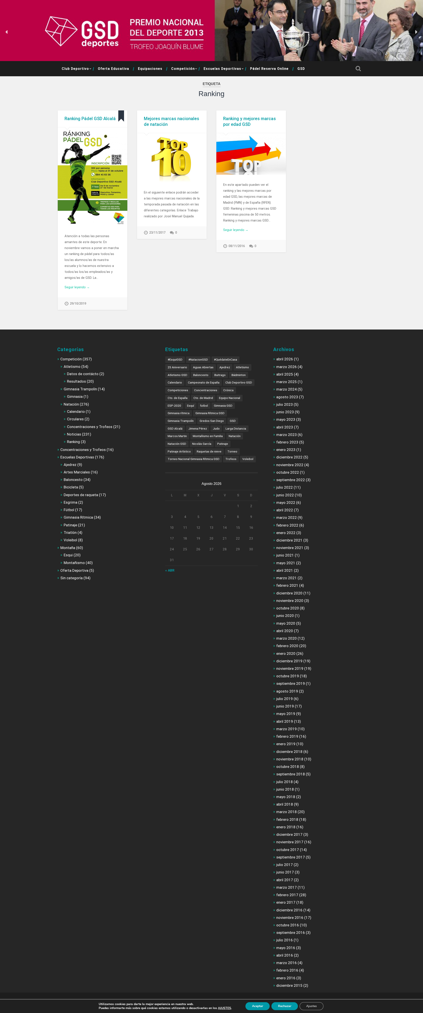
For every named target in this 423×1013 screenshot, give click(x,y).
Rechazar (284, 1006)
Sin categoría (71, 578)
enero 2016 (285, 978)
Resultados (76, 381)
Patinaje (70, 525)
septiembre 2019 (290, 683)
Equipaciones (150, 69)
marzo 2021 (286, 578)
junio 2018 (285, 789)
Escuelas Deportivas (222, 69)
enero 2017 (285, 902)
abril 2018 (284, 804)
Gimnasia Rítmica (78, 517)
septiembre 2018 (290, 774)
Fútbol (69, 510)
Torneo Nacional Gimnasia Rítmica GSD (193, 459)
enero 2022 (285, 533)
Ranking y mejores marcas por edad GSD (249, 121)
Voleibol (70, 540)
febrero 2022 (287, 525)
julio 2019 (284, 698)
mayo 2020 (285, 623)
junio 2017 (285, 872)
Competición (183, 69)
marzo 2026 (286, 367)
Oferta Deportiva (74, 570)
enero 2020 (285, 653)
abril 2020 (284, 631)
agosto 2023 (287, 397)
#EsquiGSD (175, 359)
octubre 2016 (287, 925)
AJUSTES (224, 1008)
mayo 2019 (285, 713)
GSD (301, 69)
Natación (71, 404)
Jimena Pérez (197, 428)
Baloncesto (73, 479)
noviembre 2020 (289, 600)
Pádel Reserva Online (269, 69)
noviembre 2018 (289, 759)
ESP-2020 (174, 405)
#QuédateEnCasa (225, 359)
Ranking (73, 441)
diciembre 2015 (289, 985)
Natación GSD (177, 443)
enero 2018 (285, 827)
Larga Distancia (236, 428)
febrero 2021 (287, 585)
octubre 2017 (287, 849)
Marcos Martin (177, 436)
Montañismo (74, 563)
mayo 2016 (285, 948)
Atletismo (72, 366)
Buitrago (220, 375)
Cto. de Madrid (203, 398)
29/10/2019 (78, 303)
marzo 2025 (286, 382)
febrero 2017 (287, 895)
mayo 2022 (285, 502)
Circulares (75, 419)
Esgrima (70, 502)
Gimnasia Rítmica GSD (209, 413)
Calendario (76, 411)
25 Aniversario (177, 367)
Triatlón (70, 532)
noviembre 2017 (289, 842)
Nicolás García (201, 443)
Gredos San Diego (212, 421)
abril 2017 (284, 880)
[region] (211, 32)
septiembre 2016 (290, 932)
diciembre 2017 (289, 834)
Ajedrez (70, 464)
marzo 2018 (286, 812)
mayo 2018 (285, 797)
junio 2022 (285, 495)
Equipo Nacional (229, 398)
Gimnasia (75, 396)
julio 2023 (284, 404)
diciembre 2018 (289, 751)
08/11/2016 (236, 246)
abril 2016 (284, 955)
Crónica (228, 390)
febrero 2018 (287, 819)
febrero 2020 (287, 646)
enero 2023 (285, 449)
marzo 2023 (286, 434)
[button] (6, 31)
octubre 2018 (287, 766)
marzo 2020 (286, 638)
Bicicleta (71, 487)
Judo (216, 428)
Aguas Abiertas (203, 367)
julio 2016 (284, 940)
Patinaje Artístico (179, 451)
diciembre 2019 (289, 661)
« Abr (169, 570)
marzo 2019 (286, 729)
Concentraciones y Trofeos (89, 427)
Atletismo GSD (177, 375)
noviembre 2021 (289, 548)
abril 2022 (284, 510)
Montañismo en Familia (208, 436)
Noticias (74, 434)
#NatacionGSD (198, 359)
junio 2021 (285, 555)
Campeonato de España (203, 382)
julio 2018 (284, 782)
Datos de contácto (82, 374)
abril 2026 (284, 359)
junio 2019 (285, 706)
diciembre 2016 (289, 910)
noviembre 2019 (289, 668)
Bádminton (239, 375)
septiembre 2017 (290, 857)
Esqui (68, 555)
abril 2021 (284, 570)
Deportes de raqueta (81, 495)
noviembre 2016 (289, 917)
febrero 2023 (287, 442)
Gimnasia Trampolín (80, 389)
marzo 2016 (286, 963)
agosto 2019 (287, 691)
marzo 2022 (286, 517)
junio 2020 (285, 615)
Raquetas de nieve (209, 451)
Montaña (67, 548)
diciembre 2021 (289, 540)
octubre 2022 (287, 472)
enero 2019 (285, 744)
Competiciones (178, 390)
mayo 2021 (285, 563)
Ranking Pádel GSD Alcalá (90, 118)
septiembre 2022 (290, 480)
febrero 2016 (287, 970)
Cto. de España (177, 398)
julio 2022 (284, 487)
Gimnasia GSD (223, 405)
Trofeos (230, 459)
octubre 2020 (287, 608)
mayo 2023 (285, 419)
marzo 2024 (286, 389)
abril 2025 (284, 374)
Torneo (232, 451)
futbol (204, 405)
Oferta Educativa (113, 69)
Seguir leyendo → (77, 287)
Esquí (190, 405)
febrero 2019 (287, 736)
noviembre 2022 (289, 465)
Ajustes (311, 1006)
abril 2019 (284, 721)
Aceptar (257, 1006)
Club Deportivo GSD (238, 382)
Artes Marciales (77, 472)
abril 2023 (284, 427)
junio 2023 (285, 412)
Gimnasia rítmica (178, 413)
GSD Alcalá (175, 428)
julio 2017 (284, 864)
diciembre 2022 (289, 457)
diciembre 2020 (289, 593)
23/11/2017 (157, 233)
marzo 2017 (286, 887)
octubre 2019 (287, 676)
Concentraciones (205, 390)
